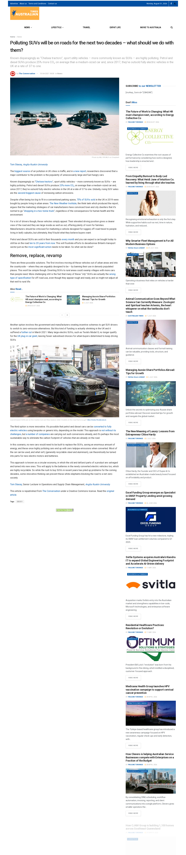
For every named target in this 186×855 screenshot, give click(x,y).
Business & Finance (137, 129)
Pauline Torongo (135, 122)
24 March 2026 (152, 829)
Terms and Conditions (37, 4)
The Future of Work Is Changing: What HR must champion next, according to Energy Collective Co (43, 299)
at (129, 384)
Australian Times (135, 316)
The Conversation (27, 73)
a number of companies (38, 434)
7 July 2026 (151, 316)
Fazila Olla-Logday (136, 248)
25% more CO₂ (67, 185)
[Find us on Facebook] (171, 4)
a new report (79, 171)
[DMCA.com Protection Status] (64, 510)
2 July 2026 (88, 303)
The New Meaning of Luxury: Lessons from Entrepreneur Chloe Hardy (150, 433)
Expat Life (115, 27)
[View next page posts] (67, 315)
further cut (26, 332)
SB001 (20, 502)
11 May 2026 (151, 568)
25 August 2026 (152, 187)
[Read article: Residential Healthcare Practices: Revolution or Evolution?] (151, 648)
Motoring (133, 255)
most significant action (39, 247)
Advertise (14, 4)
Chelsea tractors (44, 181)
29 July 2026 (153, 248)
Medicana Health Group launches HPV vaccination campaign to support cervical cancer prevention (150, 689)
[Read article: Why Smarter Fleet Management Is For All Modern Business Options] (151, 264)
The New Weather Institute (63, 203)
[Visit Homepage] (24, 14)
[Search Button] (172, 27)
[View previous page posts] (62, 315)
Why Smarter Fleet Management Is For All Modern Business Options (150, 242)
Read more (134, 167)
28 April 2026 (151, 697)
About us (23, 4)
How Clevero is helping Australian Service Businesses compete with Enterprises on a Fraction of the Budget (150, 757)
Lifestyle (56, 27)
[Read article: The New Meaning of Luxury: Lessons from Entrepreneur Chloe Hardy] (151, 454)
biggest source (22, 171)
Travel (86, 27)
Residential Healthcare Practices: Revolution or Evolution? (145, 627)
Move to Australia (150, 27)
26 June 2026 (151, 503)
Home (12, 37)
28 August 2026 (33, 306)
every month (68, 239)
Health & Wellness (137, 703)
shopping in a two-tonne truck (39, 211)
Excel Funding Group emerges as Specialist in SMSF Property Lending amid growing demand (150, 496)
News (27, 27)
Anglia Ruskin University (35, 164)
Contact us (52, 4)
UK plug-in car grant (27, 336)
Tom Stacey (16, 164)
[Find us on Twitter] (175, 4)
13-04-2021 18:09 (47, 73)
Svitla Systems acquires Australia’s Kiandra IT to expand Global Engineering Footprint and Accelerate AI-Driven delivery (151, 560)
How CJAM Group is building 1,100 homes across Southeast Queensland (150, 823)
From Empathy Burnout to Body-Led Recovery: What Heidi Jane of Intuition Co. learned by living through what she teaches (150, 179)
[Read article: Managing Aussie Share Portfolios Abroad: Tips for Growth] (73, 299)
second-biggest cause (29, 193)
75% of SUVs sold (86, 199)
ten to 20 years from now (42, 243)
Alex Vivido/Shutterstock (96, 420)
